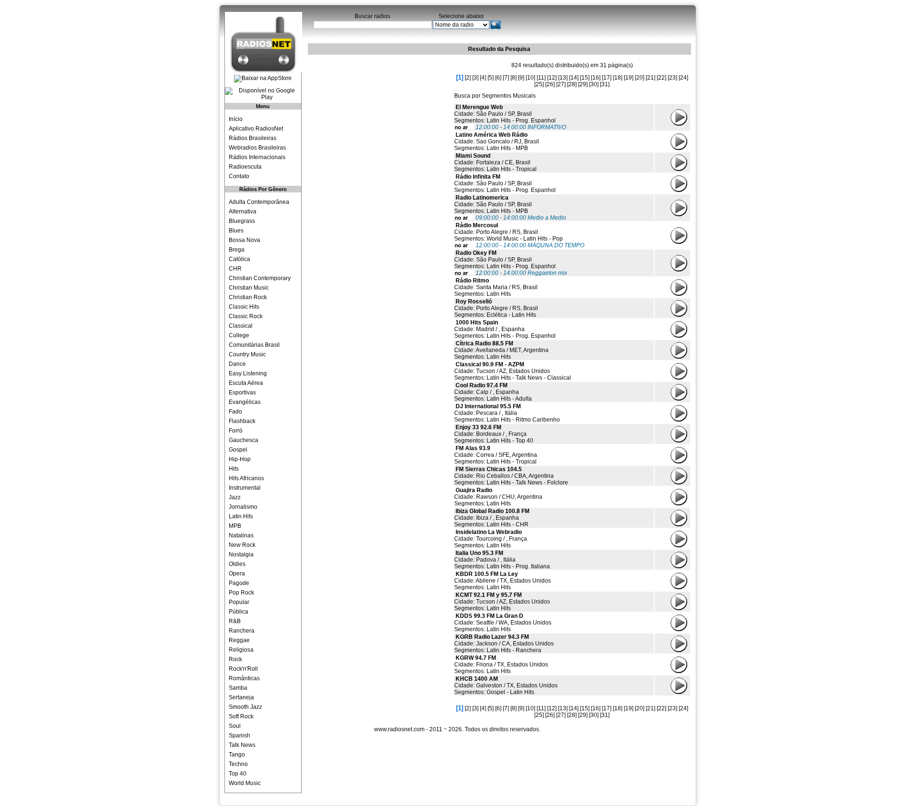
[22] (661, 77)
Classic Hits (244, 306)
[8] (513, 77)
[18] (617, 77)
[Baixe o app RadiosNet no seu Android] (263, 94)
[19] (628, 77)
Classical (241, 325)
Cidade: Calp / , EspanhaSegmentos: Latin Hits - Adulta (493, 392)
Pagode (239, 583)
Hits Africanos (246, 478)
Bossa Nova (244, 240)
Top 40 (237, 773)
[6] (498, 77)
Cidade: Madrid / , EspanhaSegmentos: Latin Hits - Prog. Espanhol (505, 329)
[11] (541, 77)
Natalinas (241, 535)
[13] (563, 77)
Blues (236, 230)
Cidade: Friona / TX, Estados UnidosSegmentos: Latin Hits (501, 665)
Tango (237, 754)
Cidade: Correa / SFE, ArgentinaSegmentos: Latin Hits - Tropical (495, 455)
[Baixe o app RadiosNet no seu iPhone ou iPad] (263, 78)
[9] (521, 77)
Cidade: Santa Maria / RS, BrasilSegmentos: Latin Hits (496, 287)
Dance (237, 364)
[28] (572, 84)
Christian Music (249, 287)
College (239, 335)
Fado (235, 411)
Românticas (244, 678)
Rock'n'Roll (243, 668)
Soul (235, 726)
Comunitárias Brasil (254, 345)
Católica (239, 259)
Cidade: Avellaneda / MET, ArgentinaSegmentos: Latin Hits (501, 350)
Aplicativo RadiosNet (256, 128)
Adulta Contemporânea (259, 202)
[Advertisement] (379, 116)
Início (236, 119)
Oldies (237, 564)
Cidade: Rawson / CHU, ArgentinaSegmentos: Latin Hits (498, 497)
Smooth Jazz (245, 707)
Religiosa (241, 649)
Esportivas (242, 392)
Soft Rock (241, 716)
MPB (235, 526)
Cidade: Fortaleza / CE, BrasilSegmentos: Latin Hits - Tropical (495, 162)
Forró (236, 430)
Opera (237, 573)
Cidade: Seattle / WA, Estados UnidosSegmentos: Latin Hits (502, 623)
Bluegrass (242, 221)
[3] (475, 77)
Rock (235, 659)
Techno (238, 764)
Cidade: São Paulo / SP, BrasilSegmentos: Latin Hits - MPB (493, 204)
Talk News (242, 745)
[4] (483, 77)
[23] (672, 77)
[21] (650, 77)
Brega (236, 249)
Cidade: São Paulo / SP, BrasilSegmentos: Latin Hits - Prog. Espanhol (505, 114)
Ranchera (241, 630)
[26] (550, 84)
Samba (238, 688)
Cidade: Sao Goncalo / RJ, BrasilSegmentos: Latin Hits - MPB (496, 141)
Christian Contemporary (260, 278)
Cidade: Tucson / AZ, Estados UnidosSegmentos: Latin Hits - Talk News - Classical (512, 371)
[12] (552, 77)
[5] (491, 77)
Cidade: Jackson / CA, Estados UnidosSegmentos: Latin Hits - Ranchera (504, 644)
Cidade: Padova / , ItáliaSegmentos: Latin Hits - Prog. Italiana (502, 560)
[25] (539, 84)
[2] (468, 77)
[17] (606, 77)
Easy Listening (248, 373)
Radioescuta (245, 166)
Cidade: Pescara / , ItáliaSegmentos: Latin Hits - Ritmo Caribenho (507, 413)
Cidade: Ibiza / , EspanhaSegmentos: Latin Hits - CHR (491, 518)
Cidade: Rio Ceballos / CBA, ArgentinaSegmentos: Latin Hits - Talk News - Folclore (511, 476)
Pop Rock (241, 592)
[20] (639, 77)
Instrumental (245, 487)
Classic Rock (246, 316)
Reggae (239, 640)
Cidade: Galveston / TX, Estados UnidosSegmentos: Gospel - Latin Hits (506, 685)
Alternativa (242, 211)
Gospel (238, 449)
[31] (605, 84)
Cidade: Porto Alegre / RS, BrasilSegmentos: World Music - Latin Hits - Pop (508, 232)
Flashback (242, 421)
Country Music (247, 354)
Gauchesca (243, 440)
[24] (683, 77)
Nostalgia (241, 554)
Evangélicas (245, 402)
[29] (583, 84)
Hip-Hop (240, 459)
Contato (239, 176)
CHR (235, 268)
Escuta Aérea (246, 383)
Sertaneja (241, 697)
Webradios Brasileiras (257, 147)
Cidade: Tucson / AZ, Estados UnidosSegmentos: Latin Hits (502, 602)
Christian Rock (248, 297)
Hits (234, 468)
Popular (239, 602)
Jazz (235, 497)
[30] (594, 84)
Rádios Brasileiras (252, 138)
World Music (245, 783)
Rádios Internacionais (257, 157)
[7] (506, 77)
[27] (561, 84)
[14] (574, 77)
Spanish (239, 735)
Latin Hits (241, 516)
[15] (585, 77)
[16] (595, 77)
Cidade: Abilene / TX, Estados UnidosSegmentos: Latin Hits (502, 581)
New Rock (242, 545)
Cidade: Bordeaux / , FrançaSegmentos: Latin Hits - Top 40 (493, 434)
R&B (235, 621)
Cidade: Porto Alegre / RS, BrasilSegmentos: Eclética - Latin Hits (496, 308)
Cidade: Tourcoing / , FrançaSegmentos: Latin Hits (490, 539)
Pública (238, 611)
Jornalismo (243, 507)
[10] (530, 77)
